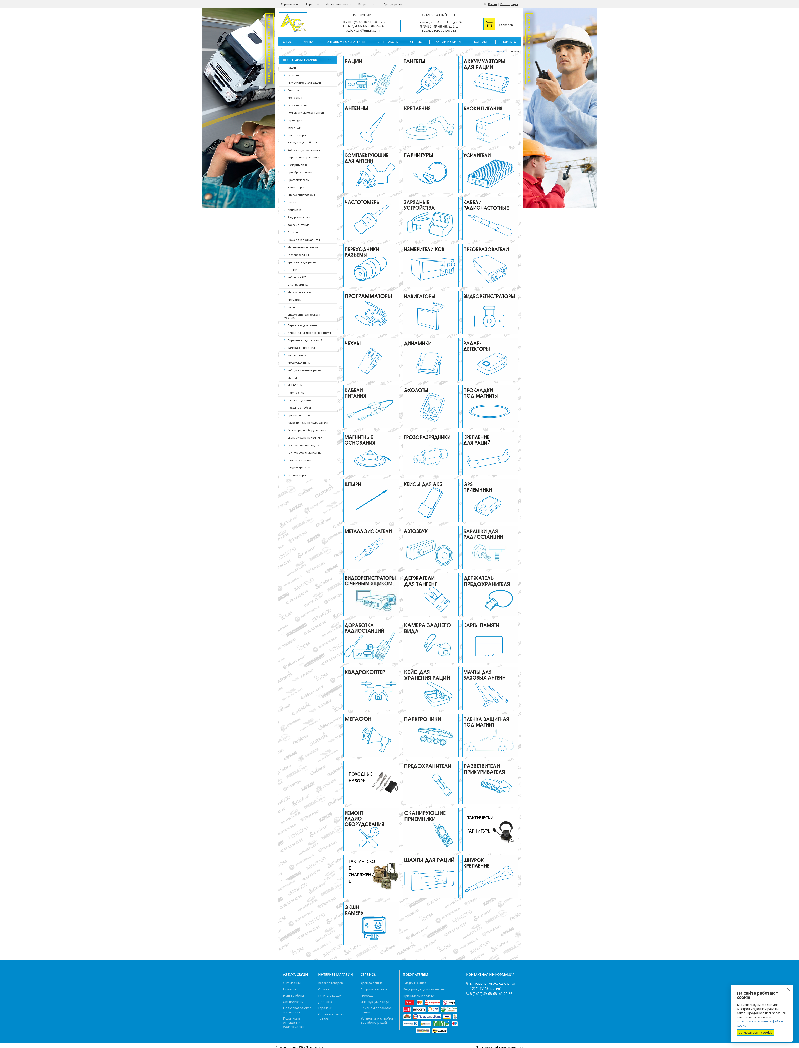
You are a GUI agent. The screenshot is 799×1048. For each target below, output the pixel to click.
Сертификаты (290, 4)
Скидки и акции (414, 983)
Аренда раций (393, 4)
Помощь (367, 995)
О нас (287, 42)
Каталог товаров (330, 983)
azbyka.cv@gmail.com (363, 30)
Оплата (323, 989)
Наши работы (387, 42)
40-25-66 (377, 26)
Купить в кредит (330, 995)
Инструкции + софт (375, 1002)
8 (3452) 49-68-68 (355, 26)
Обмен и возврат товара (331, 1016)
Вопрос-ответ (367, 4)
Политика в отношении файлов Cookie (293, 1022)
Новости (289, 989)
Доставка (325, 1002)
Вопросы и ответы (374, 989)
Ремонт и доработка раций (376, 1010)
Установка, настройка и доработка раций (378, 1020)
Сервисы (417, 42)
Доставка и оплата (338, 4)
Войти (492, 4)
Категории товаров (302, 60)
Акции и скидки (449, 42)
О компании (292, 983)
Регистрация (509, 4)
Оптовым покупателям (345, 42)
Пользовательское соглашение (297, 1010)
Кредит (309, 42)
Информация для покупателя (424, 989)
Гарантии (312, 4)
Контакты (482, 42)
